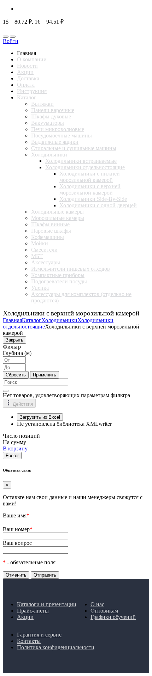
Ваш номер (18, 529)
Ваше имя (16, 515)
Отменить (16, 575)
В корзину (15, 448)
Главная (12, 320)
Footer (12, 455)
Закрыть (14, 340)
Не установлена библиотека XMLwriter (64, 424)
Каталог (31, 320)
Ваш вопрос (17, 543)
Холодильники (59, 320)
